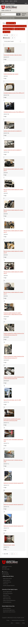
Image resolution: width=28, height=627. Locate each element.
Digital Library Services (7, 578)
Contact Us (5, 571)
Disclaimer (18, 623)
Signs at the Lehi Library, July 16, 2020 (12, 400)
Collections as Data (6, 597)
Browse (6, 1)
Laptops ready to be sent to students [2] (12, 131)
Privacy (8, 620)
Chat (16, 1)
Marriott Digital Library (7, 591)
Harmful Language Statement (8, 3)
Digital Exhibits (6, 595)
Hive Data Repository (7, 602)
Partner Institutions (7, 608)
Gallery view (7, 37)
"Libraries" (10, 23)
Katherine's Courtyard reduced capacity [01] (13, 504)
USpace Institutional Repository (9, 600)
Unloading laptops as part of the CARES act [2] (14, 93)
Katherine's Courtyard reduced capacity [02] (13, 526)
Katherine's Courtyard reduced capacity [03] (13, 483)
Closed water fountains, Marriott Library (13, 55)
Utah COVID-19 (6, 10)
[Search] (18, 14)
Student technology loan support (11, 74)
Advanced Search (24, 14)
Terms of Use (5, 583)
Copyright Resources (7, 582)
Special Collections (6, 580)
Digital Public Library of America (9, 611)
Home (2, 1)
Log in (26, 3)
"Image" (6, 31)
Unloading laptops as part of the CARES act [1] (14, 112)
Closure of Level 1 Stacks (9, 545)
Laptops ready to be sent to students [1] (12, 150)
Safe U (12, 623)
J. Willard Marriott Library (7, 566)
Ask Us (11, 1)
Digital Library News (7, 598)
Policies (23, 623)
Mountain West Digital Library (9, 610)
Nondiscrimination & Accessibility (18, 620)
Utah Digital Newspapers (8, 593)
